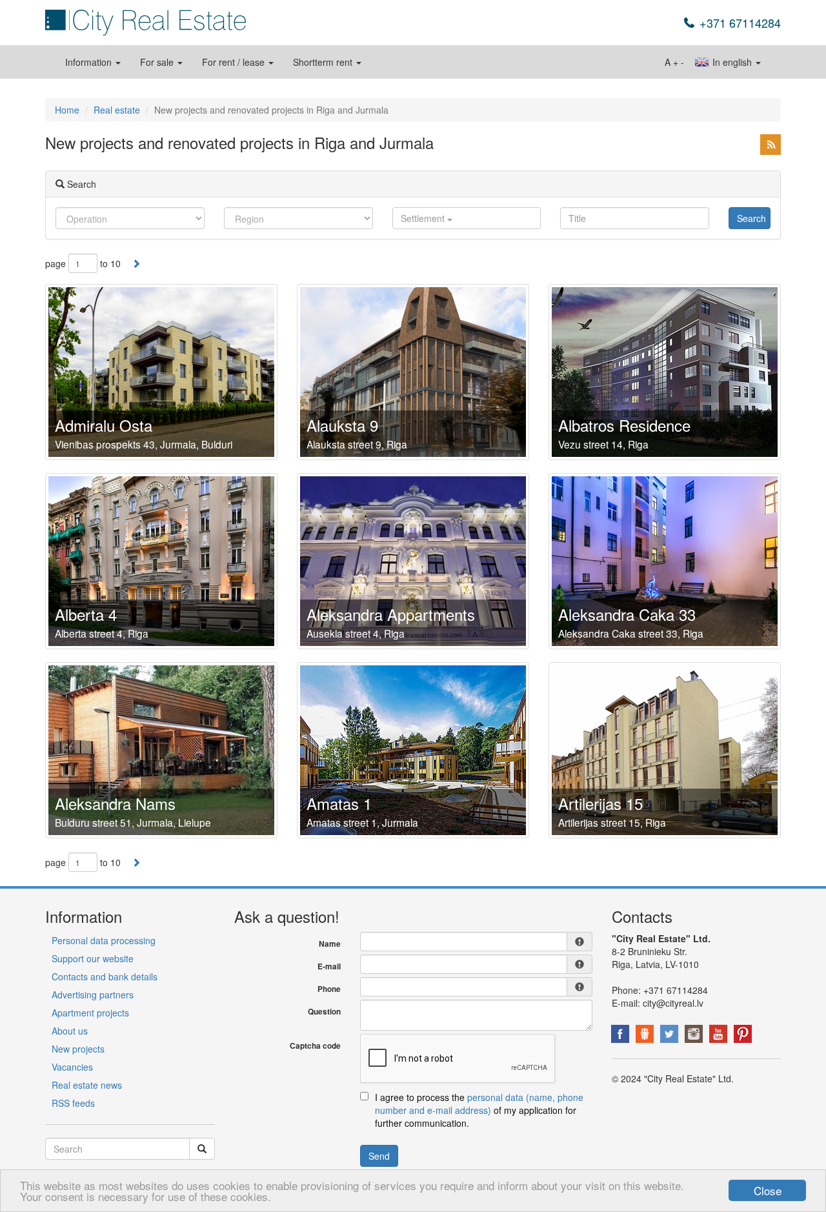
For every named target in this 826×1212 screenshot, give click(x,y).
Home (67, 109)
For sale (158, 62)
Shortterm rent (324, 62)
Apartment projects (90, 1012)
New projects (78, 1048)
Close (767, 1190)
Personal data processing (104, 940)
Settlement (424, 218)
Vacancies (72, 1066)
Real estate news (87, 1084)
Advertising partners (93, 994)
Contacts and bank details (104, 976)
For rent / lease (234, 62)
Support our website (93, 958)
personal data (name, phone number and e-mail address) (479, 1103)
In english (732, 62)
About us (70, 1030)
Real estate (117, 109)
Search (751, 218)
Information (89, 62)
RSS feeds (73, 1102)
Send (379, 1155)
